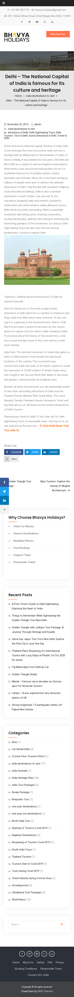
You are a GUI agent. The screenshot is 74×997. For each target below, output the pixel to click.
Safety (40, 962)
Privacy (60, 962)
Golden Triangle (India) (24, 674)
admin (37, 124)
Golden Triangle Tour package (17, 483)
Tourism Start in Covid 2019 (27, 863)
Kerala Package (20, 792)
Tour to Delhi (21, 135)
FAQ (50, 962)
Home (16, 962)
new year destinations (24, 806)
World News (18, 899)
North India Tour (21, 820)
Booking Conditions (26, 968)
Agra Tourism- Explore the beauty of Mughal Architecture (55, 486)
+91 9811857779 (20, 10)
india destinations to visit (21, 128)
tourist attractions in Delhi (42, 135)
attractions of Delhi (18, 132)
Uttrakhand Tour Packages (27, 892)
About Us (28, 962)
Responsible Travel (51, 968)
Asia (14, 742)
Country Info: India (38, 975)
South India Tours (22, 849)
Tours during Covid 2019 (25, 870)
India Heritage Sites (23, 777)
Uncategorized (20, 885)
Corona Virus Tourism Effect (28, 756)
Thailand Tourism (21, 856)
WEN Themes (45, 991)
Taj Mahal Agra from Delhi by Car (30, 667)
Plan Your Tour (58, 34)
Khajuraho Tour (20, 799)
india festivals (19, 770)
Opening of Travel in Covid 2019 (29, 828)
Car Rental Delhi (21, 749)
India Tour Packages (23, 785)
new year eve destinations (26, 813)
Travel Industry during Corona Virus (32, 878)
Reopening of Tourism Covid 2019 (31, 842)
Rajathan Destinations (24, 835)
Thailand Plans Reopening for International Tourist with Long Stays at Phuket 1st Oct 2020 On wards (38, 655)
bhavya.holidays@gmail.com (50, 10)
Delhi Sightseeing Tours (42, 132)
